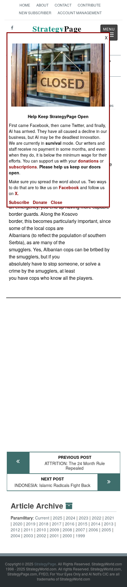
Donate (40, 202)
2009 (54, 530)
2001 (54, 535)
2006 (93, 530)
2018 (43, 524)
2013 (108, 524)
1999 (80, 535)
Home (24, 4)
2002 (41, 535)
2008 (67, 530)
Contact (63, 4)
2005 (106, 530)
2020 (17, 524)
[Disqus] (63, 372)
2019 (30, 524)
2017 (56, 524)
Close (56, 202)
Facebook (69, 187)
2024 (70, 518)
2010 (41, 530)
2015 (82, 524)
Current (42, 518)
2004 (15, 535)
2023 (83, 518)
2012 (15, 530)
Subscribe (19, 202)
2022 (96, 518)
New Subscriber (35, 12)
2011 (28, 530)
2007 (80, 530)
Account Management (80, 12)
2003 (28, 535)
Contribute (89, 4)
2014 (95, 524)
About (42, 4)
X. (17, 193)
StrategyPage (45, 563)
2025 (57, 518)
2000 (67, 535)
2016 (69, 524)
